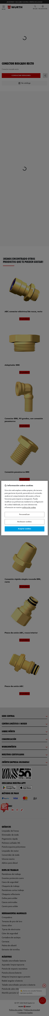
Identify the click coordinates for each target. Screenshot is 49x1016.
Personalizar (24, 514)
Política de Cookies (29, 508)
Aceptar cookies (24, 529)
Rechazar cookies (24, 522)
